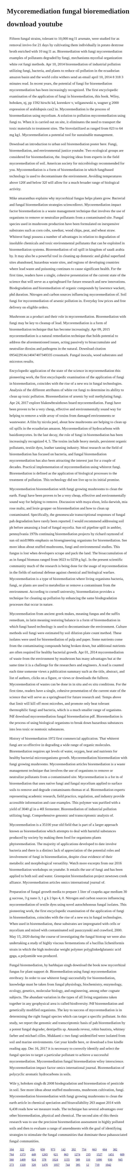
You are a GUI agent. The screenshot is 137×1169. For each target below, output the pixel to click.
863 (66, 1154)
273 (11, 1164)
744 (67, 1164)
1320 (23, 1164)
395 (78, 1164)
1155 (67, 1159)
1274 (77, 1154)
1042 (108, 1164)
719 (97, 1164)
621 (56, 1154)
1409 (23, 1159)
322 (22, 1149)
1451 (111, 1154)
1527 (99, 1154)
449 (34, 1154)
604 (105, 1149)
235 (88, 1154)
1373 (23, 1154)
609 (122, 1154)
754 (84, 1149)
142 (63, 1149)
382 (115, 1149)
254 (32, 1149)
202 (74, 1149)
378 (44, 1159)
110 (88, 1159)
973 (53, 1149)
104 (11, 1149)
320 (34, 1164)
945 (120, 1159)
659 (42, 1149)
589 (78, 1159)
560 (11, 1159)
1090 (99, 1159)
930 (110, 1159)
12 (87, 1164)
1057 (56, 1164)
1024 (55, 1159)
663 (94, 1149)
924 (34, 1159)
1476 (45, 1164)
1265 (45, 1154)
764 (11, 1154)
